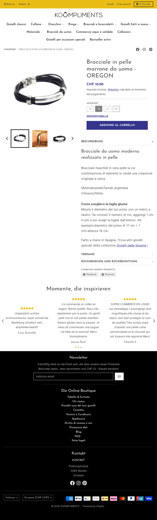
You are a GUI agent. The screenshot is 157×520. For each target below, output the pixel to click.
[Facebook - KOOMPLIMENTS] (137, 49)
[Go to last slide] (7, 138)
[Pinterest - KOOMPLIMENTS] (150, 49)
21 (116, 108)
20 (107, 108)
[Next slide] (72, 138)
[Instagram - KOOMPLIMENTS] (144, 49)
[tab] (76, 347)
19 (98, 108)
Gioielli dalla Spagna (131, 245)
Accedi (110, 4)
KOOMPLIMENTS (70, 506)
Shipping (113, 89)
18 (90, 108)
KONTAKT (78, 460)
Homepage (10, 49)
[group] (20, 138)
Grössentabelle (97, 116)
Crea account (124, 4)
